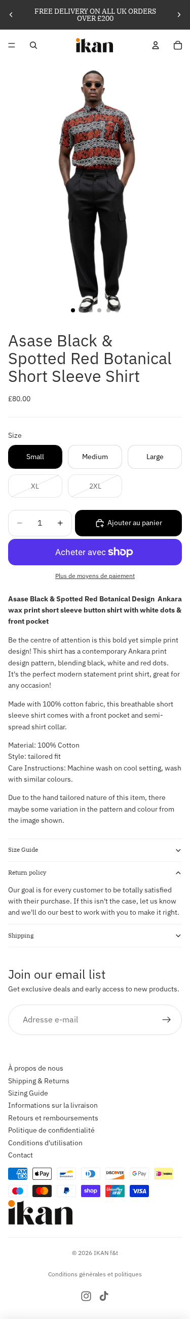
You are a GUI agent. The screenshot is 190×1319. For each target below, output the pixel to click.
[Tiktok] (104, 1296)
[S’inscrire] (166, 1020)
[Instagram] (86, 1296)
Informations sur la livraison (53, 1105)
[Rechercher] (33, 45)
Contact (20, 1155)
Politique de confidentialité (51, 1130)
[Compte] (155, 45)
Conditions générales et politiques (95, 1274)
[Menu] (11, 45)
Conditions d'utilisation (45, 1142)
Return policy (27, 872)
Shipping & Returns (38, 1080)
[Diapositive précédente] (11, 15)
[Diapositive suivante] (179, 15)
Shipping (21, 935)
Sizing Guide (28, 1093)
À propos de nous (35, 1068)
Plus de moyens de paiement (95, 576)
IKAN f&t (106, 1253)
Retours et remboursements (53, 1117)
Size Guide (23, 849)
